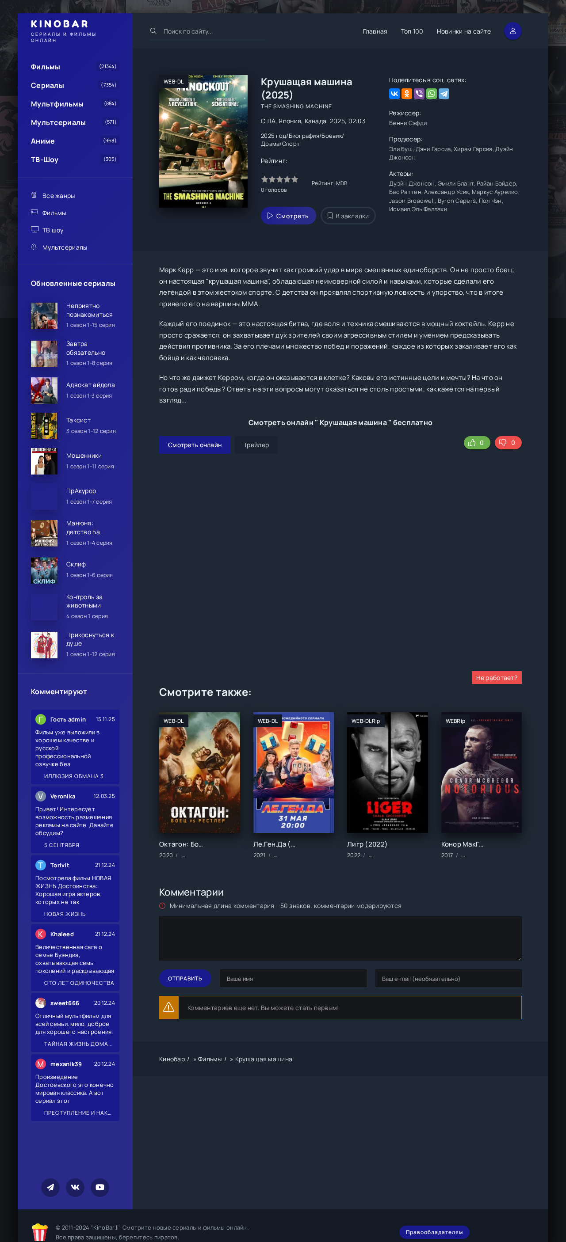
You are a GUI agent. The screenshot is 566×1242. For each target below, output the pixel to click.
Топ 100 (412, 31)
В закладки (352, 216)
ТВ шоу (53, 230)
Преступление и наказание (79, 1113)
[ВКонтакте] (394, 93)
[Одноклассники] (407, 93)
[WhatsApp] (431, 93)
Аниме (43, 141)
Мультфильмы (57, 104)
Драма (270, 144)
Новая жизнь (64, 914)
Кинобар (172, 1059)
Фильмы (46, 67)
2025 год (273, 136)
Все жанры (58, 195)
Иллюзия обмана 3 (73, 776)
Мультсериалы (58, 122)
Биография (304, 136)
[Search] (153, 31)
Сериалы (47, 85)
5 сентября (61, 845)
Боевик (331, 136)
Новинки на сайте (464, 31)
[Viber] (419, 93)
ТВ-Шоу (45, 159)
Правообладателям (434, 1232)
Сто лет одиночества (79, 983)
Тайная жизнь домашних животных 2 (79, 1044)
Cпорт (291, 144)
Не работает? (496, 677)
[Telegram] (444, 93)
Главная (375, 31)
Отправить (185, 978)
